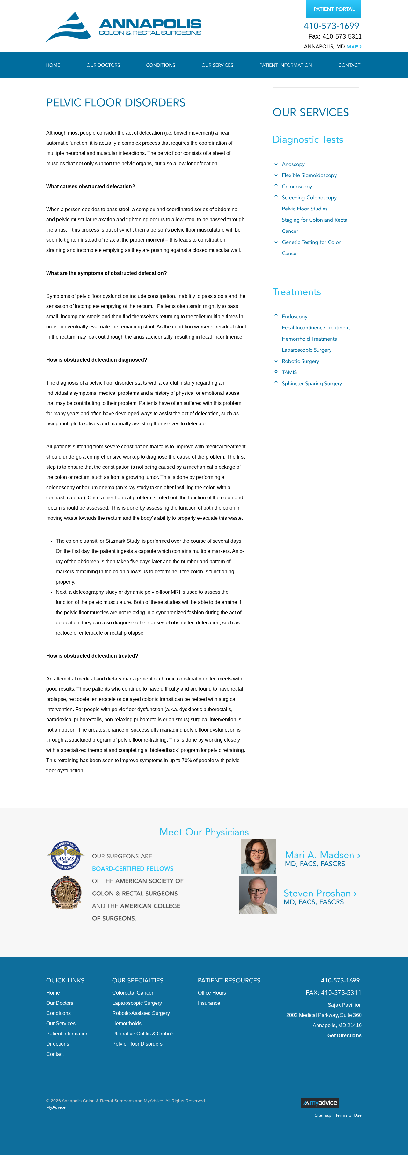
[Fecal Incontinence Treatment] (316, 327)
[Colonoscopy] (297, 186)
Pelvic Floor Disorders (137, 1044)
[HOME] (60, 65)
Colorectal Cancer (132, 993)
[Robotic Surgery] (300, 361)
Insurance (209, 1003)
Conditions (58, 1013)
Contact (55, 1054)
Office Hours (212, 993)
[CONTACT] (343, 65)
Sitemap (323, 1115)
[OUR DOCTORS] (103, 65)
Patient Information (67, 1033)
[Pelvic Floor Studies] (305, 208)
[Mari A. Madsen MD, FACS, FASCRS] (300, 859)
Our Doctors (59, 1003)
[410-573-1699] (331, 26)
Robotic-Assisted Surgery (141, 1013)
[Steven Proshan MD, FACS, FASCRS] (300, 897)
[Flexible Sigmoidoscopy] (309, 175)
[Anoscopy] (293, 164)
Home (53, 993)
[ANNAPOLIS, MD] (333, 44)
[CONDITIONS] (161, 65)
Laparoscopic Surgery (137, 1003)
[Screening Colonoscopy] (309, 197)
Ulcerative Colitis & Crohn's (143, 1033)
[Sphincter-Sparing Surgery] (312, 383)
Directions (57, 1044)
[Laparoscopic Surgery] (307, 350)
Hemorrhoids (127, 1023)
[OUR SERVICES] (218, 65)
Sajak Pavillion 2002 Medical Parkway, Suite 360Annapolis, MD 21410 (324, 1015)
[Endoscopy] (295, 316)
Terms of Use (348, 1115)
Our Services (61, 1023)
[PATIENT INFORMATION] (286, 65)
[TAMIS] (289, 372)
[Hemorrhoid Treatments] (309, 339)
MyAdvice (56, 1107)
